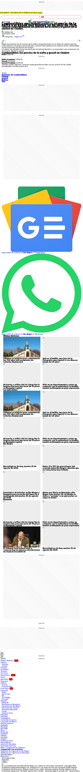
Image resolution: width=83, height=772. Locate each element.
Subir (4, 762)
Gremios (5, 664)
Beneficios (5, 756)
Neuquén (4, 727)
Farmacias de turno (8, 746)
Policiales (4, 715)
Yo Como (5, 699)
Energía (7, 22)
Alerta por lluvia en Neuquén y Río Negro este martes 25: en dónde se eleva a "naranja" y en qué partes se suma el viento (60, 495)
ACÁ (26, 66)
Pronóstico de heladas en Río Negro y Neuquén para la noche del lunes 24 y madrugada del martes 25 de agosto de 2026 (21, 495)
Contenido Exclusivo (8, 720)
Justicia (4, 666)
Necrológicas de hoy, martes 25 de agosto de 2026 (19, 467)
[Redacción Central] (2, 30)
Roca (2, 730)
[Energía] (41, 22)
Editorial (5, 703)
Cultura (3, 683)
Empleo (3, 739)
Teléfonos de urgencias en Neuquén (15, 753)
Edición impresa (7, 723)
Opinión (4, 701)
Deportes (4, 681)
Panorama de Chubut (10, 708)
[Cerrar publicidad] (2, 653)
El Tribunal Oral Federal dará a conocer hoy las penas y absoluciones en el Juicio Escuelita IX (21, 550)
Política (3, 663)
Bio (3, 696)
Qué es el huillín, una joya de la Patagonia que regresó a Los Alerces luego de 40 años (60, 360)
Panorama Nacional (9, 709)
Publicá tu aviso (7, 741)
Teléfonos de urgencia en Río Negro (15, 751)
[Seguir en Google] (2, 42)
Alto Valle (4, 729)
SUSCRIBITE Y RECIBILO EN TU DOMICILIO (21, 13)
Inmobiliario (5, 718)
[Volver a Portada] (41, 17)
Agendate (6, 679)
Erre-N (4, 685)
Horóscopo (6, 694)
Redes (3, 677)
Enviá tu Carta (7, 713)
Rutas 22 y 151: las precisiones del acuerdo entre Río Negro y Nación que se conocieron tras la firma (61, 468)
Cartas (4, 711)
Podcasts (4, 716)
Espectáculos (7, 686)
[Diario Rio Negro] (2, 764)
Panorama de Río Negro (11, 706)
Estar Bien (7, 688)
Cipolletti (4, 734)
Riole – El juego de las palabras (13, 748)
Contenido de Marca (9, 722)
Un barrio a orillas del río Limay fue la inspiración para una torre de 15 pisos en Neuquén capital (21, 386)
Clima (4, 692)
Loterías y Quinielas (8, 744)
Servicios (4, 673)
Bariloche (4, 732)
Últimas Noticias (9, 661)
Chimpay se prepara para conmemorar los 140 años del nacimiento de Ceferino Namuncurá (21, 360)
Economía (4, 669)
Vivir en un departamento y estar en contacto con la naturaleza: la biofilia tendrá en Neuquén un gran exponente (61, 386)
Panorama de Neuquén (11, 704)
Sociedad (4, 690)
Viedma (3, 735)
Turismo (4, 671)
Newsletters (8, 675)
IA (3, 22)
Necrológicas (6, 742)
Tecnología (6, 697)
